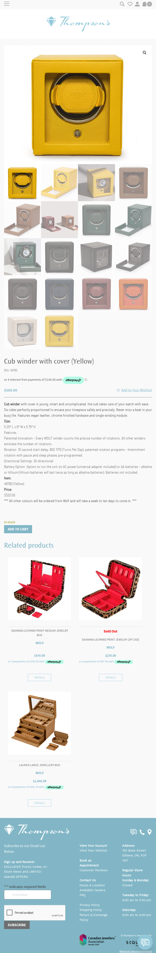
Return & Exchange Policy (93, 917)
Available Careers (92, 890)
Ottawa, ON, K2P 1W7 (134, 858)
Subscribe (17, 924)
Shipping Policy (91, 910)
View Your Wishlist (93, 850)
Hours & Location (92, 885)
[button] (144, 52)
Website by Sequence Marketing (135, 951)
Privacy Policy (90, 905)
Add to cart (18, 529)
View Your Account (93, 845)
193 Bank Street (134, 850)
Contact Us (88, 880)
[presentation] (35, 913)
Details (39, 677)
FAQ (83, 895)
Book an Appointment (89, 863)
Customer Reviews (93, 870)
